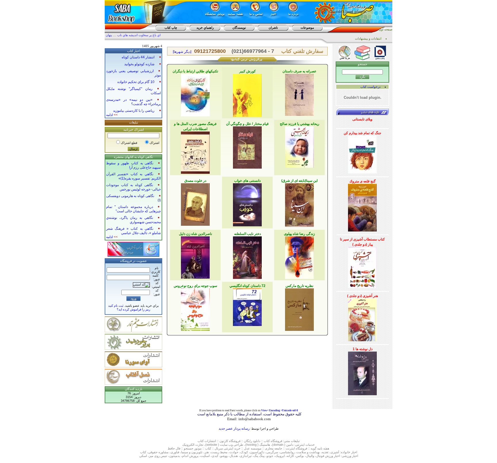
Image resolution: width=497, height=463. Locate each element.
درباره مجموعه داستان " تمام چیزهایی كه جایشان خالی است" (133, 209)
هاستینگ (264, 444)
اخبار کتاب (133, 51)
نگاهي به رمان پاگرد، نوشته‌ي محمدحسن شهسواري (133, 220)
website (212, 444)
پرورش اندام (190, 456)
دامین (289, 444)
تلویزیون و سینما (191, 452)
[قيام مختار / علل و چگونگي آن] (247, 146)
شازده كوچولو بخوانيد (139, 64)
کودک (244, 452)
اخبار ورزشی (350, 456)
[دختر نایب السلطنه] (247, 256)
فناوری (175, 452)
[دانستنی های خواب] (247, 204)
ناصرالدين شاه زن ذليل (195, 234)
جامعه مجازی (273, 448)
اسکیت (205, 456)
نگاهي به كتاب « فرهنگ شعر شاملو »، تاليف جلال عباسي (133, 231)
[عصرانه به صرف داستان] (299, 94)
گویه (313, 448)
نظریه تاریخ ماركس (299, 286)
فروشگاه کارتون (229, 441)
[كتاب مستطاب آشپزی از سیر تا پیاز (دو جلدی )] (362, 267)
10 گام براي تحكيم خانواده (135, 82)
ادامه (112, 115)
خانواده (345, 452)
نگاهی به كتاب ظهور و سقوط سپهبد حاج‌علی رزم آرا (133, 165)
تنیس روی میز (158, 456)
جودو (270, 456)
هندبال (234, 456)
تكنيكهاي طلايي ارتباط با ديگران (195, 71)
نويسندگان (239, 27)
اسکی (143, 456)
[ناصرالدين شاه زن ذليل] (195, 256)
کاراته (290, 456)
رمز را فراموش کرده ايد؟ (133, 309)
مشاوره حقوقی (158, 452)
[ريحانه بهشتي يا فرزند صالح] (299, 146)
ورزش (329, 456)
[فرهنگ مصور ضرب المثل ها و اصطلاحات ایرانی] (195, 152)
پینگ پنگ (259, 456)
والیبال (310, 456)
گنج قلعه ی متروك (362, 181)
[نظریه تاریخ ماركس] (299, 308)
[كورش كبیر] (247, 94)
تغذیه (325, 452)
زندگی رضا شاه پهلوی (299, 234)
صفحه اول (385, 29)
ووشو (224, 456)
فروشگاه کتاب (273, 441)
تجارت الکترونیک (192, 444)
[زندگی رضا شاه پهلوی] (299, 256)
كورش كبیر (247, 71)
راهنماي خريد (205, 27)
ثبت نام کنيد (115, 305)
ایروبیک (280, 456)
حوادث (234, 452)
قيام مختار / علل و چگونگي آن (247, 124)
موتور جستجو (193, 448)
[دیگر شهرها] (182, 52)
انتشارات (210, 441)
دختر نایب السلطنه (247, 234)
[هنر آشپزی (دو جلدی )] (362, 319)
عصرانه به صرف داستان (299, 71)
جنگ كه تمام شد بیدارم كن (362, 133)
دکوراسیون (257, 452)
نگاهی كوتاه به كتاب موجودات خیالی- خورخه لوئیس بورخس (133, 187)
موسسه (256, 448)
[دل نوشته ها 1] (362, 372)
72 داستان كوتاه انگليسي (247, 286)
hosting (251, 444)
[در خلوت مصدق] (195, 203)
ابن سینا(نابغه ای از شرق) (299, 181)
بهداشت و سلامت (308, 452)
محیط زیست (219, 452)
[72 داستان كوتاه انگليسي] (247, 306)
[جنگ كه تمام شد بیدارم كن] (362, 153)
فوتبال (320, 456)
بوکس (300, 456)
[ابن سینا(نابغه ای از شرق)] (299, 204)
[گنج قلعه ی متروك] (362, 207)
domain (278, 444)
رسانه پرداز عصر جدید (234, 429)
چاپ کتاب (171, 27)
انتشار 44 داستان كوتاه (138, 57)
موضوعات (307, 27)
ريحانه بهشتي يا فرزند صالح (299, 124)
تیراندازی (246, 456)
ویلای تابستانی (362, 119)
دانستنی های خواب (247, 181)
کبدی (215, 456)
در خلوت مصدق (195, 181)
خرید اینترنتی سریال (227, 448)
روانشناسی (287, 452)
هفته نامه (323, 448)
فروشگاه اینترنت (296, 448)
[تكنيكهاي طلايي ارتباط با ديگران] (195, 94)
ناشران (273, 27)
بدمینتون (174, 456)
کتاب (201, 441)
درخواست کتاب (370, 86)
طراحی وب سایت (231, 444)
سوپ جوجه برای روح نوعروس (195, 286)
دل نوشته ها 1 (362, 349)
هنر (206, 452)
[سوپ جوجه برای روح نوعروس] (195, 308)
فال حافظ (174, 448)
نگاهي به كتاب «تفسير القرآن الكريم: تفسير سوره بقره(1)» (133, 176)
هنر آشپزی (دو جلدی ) (362, 296)
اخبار (354, 452)
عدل (247, 448)
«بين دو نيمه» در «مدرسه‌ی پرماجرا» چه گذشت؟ (133, 102)
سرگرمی (272, 452)
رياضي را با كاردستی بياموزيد (133, 111)
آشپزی (334, 452)
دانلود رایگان (252, 441)
